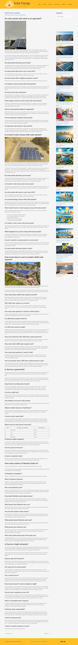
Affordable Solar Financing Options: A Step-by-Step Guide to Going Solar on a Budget (64, 104)
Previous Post (8, 633)
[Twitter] (62, 641)
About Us (44, 4)
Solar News (57, 4)
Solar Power (58, 260)
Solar (16, 15)
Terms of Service (43, 641)
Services (50, 4)
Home (39, 4)
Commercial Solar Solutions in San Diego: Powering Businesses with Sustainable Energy (64, 57)
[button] (52, 4)
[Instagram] (64, 641)
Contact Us (63, 4)
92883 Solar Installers (60, 274)
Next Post (46, 633)
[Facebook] (61, 641)
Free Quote (70, 4)
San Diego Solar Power (10, 15)
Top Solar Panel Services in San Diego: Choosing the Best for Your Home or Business (64, 88)
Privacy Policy (37, 641)
